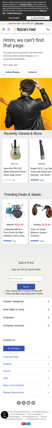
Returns (6, 371)
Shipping (7, 364)
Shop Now (39, 23)
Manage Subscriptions (13, 392)
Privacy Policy (26, 4)
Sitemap (44, 417)
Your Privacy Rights (12, 417)
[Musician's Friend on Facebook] (18, 402)
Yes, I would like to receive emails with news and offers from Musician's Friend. (24, 292)
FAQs (5, 378)
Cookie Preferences (14, 13)
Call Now (15, 348)
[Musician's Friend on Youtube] (28, 402)
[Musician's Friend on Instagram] (33, 402)
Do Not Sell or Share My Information (17, 412)
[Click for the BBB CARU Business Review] (26, 423)
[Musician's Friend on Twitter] (23, 402)
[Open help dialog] (4, 415)
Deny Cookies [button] (14, 18)
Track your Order (10, 357)
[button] (48, 29)
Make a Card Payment (13, 385)
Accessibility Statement (14, 419)
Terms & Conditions (34, 414)
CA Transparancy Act (30, 417)
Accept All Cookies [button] (38, 18)
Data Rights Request (40, 412)
